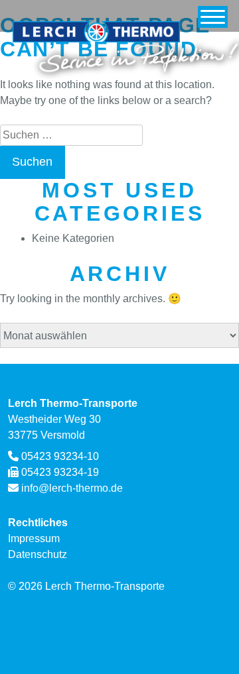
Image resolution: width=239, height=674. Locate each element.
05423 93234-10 (60, 456)
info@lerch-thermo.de (72, 488)
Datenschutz (37, 554)
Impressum (34, 538)
